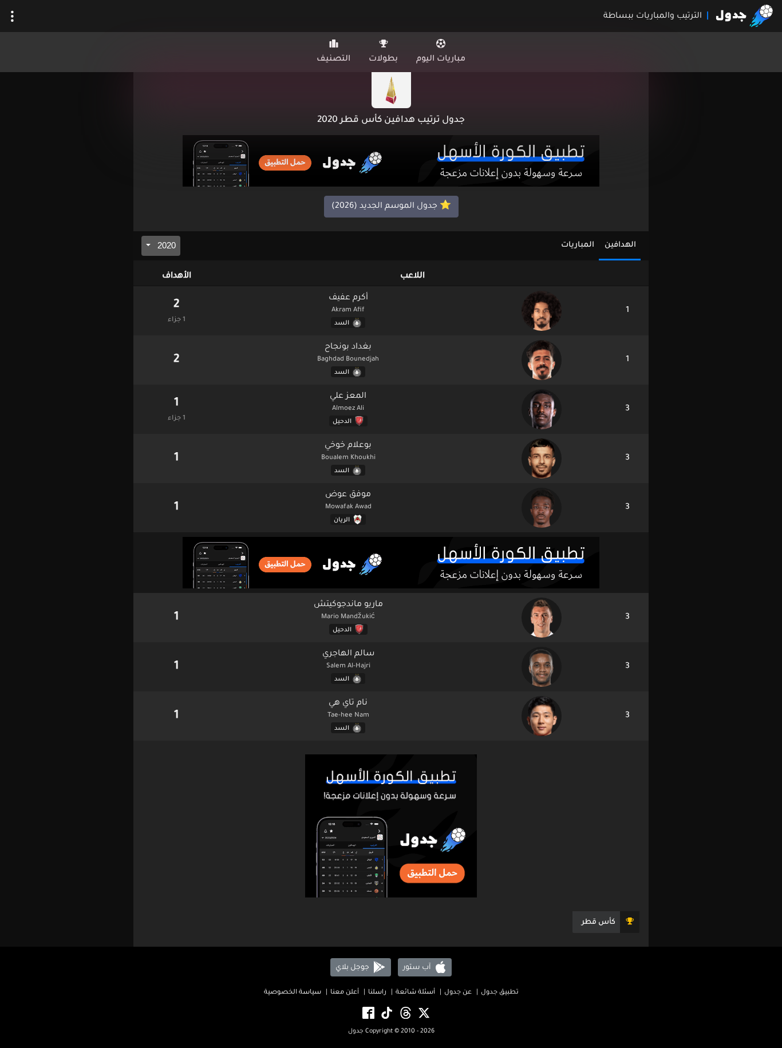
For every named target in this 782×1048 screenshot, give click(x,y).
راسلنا (377, 992)
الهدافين (620, 245)
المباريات (577, 245)
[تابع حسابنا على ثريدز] (405, 1013)
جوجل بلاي (353, 967)
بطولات (383, 59)
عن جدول (458, 992)
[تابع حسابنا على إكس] (423, 1013)
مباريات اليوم (440, 59)
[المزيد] (12, 16)
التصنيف (333, 59)
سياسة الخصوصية (292, 992)
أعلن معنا (344, 992)
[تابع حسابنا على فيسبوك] (367, 1013)
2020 (165, 245)
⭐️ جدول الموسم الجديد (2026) (391, 206)
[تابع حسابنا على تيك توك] (386, 1013)
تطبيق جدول (500, 992)
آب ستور (417, 967)
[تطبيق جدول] (391, 162)
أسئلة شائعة (415, 992)
